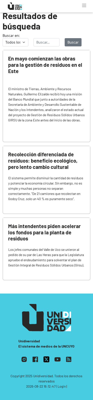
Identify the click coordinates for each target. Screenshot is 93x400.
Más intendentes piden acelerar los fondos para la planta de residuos (44, 232)
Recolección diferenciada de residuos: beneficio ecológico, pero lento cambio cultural (42, 160)
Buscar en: (11, 35)
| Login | (61, 386)
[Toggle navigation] (84, 5)
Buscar (73, 42)
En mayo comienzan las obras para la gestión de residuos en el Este (45, 64)
